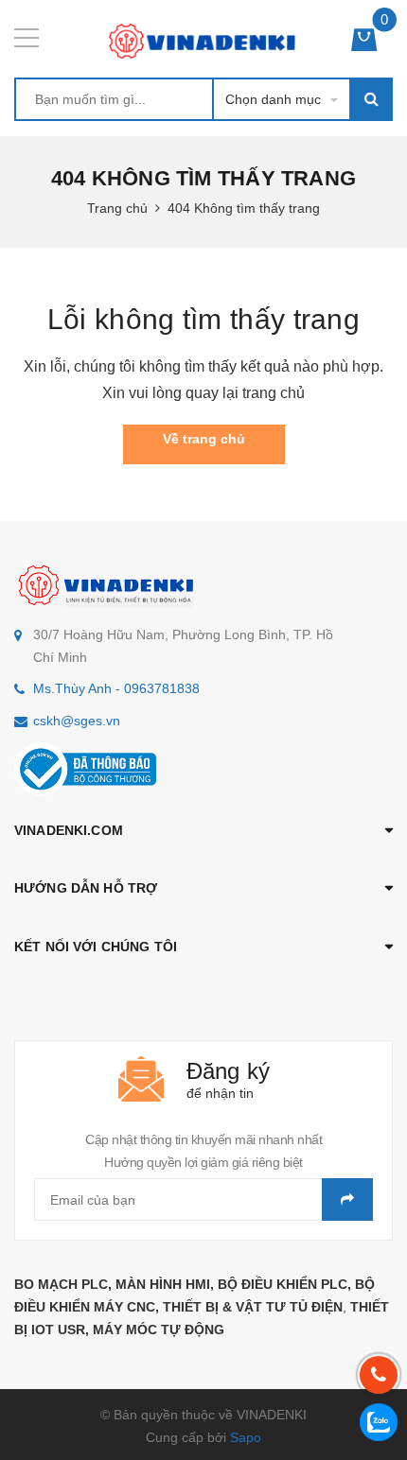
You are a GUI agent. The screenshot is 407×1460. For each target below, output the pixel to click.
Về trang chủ (204, 438)
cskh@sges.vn (76, 720)
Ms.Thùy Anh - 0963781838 (116, 688)
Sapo (245, 1437)
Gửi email (347, 1199)
